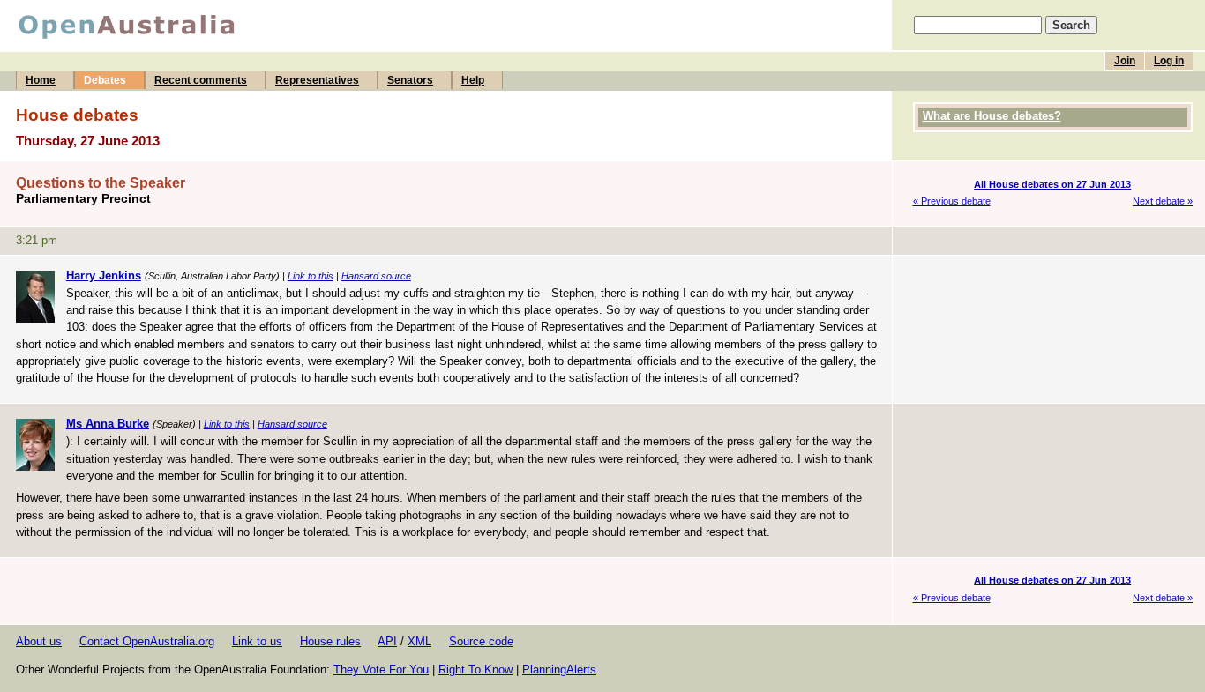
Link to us (257, 641)
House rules (330, 641)
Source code (481, 641)
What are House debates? (992, 116)
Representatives (317, 80)
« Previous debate (952, 201)
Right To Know (475, 669)
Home (41, 80)
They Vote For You (381, 669)
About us (39, 641)
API (387, 641)
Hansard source (376, 276)
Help (472, 80)
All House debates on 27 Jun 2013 (1052, 184)
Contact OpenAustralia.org (146, 641)
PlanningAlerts (559, 669)
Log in (1169, 61)
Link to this (310, 276)
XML (419, 641)
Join (1124, 61)
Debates (105, 80)
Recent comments (200, 80)
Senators (410, 80)
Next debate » (1163, 201)
